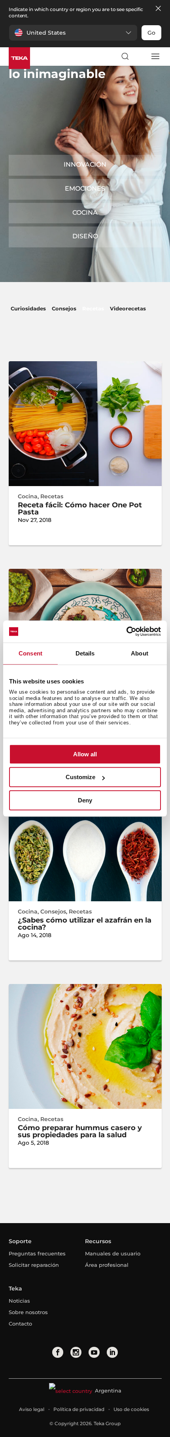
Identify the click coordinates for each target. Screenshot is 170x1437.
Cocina (85, 212)
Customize (80, 777)
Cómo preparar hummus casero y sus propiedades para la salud (80, 1131)
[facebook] (57, 1352)
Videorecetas (128, 308)
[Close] (158, 9)
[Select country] (140, 56)
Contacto (20, 1323)
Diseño (85, 236)
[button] (73, 32)
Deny (85, 800)
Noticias (19, 1301)
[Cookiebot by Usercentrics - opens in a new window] (126, 631)
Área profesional (106, 1265)
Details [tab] (85, 653)
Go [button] (151, 32)
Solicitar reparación (34, 1265)
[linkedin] (112, 1352)
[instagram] (75, 1352)
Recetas (93, 308)
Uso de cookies (131, 1409)
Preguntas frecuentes (37, 1253)
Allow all (85, 754)
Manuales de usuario (112, 1253)
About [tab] (139, 653)
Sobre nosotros (28, 1312)
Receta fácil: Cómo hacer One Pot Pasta (80, 508)
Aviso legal (31, 1409)
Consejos (64, 308)
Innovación (85, 164)
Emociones (85, 188)
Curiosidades (28, 308)
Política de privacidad (78, 1409)
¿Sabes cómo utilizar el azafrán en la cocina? (84, 924)
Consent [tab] (30, 653)
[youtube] (94, 1352)
